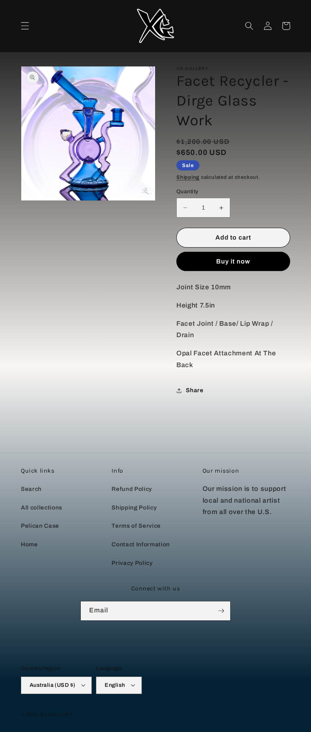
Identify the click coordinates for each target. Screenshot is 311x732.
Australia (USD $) (52, 685)
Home (29, 544)
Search (31, 489)
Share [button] (194, 390)
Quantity (187, 191)
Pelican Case (40, 525)
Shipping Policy (134, 507)
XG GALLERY (56, 714)
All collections (41, 507)
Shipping (187, 177)
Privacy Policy (132, 563)
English (115, 685)
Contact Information (141, 544)
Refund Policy (132, 489)
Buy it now (233, 261)
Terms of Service (136, 525)
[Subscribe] (221, 611)
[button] (25, 26)
